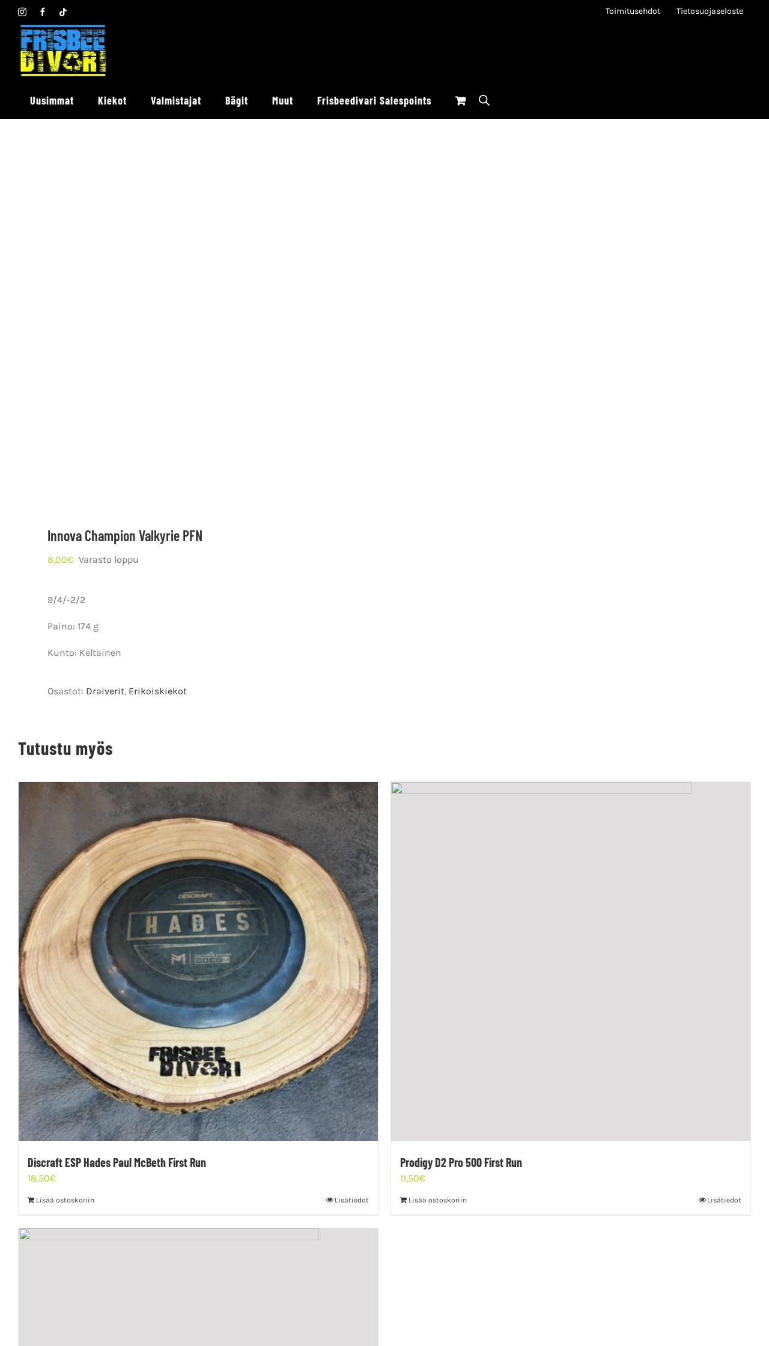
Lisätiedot (352, 1200)
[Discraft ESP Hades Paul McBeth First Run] (198, 961)
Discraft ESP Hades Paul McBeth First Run (117, 1162)
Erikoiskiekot (158, 691)
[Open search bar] (484, 100)
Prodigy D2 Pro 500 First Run (461, 1162)
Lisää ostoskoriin (65, 1200)
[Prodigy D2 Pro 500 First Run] (570, 961)
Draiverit (105, 691)
